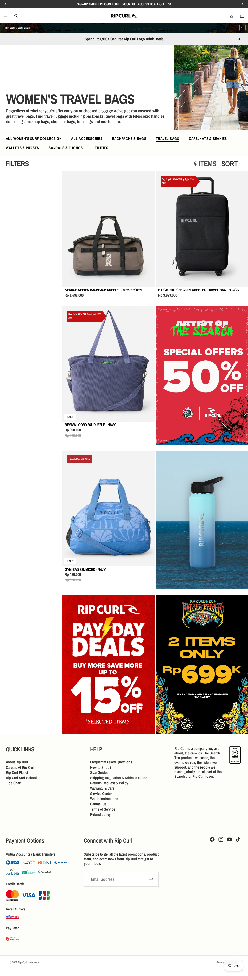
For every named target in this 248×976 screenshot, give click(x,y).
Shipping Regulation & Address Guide (118, 777)
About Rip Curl (17, 762)
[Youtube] (229, 839)
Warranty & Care (102, 788)
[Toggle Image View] (235, 117)
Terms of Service (102, 809)
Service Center (101, 793)
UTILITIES (100, 147)
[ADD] (147, 279)
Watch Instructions (104, 798)
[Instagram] (221, 839)
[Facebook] (212, 839)
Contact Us (98, 804)
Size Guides (99, 772)
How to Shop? (100, 767)
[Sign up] (151, 880)
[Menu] (5, 15)
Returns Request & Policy (109, 783)
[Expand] (242, 28)
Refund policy (100, 814)
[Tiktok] (238, 839)
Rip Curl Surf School (21, 777)
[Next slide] (147, 228)
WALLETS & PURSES (22, 147)
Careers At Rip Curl (20, 767)
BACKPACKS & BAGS (129, 138)
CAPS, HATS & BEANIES (208, 138)
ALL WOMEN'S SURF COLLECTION (34, 138)
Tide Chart (13, 783)
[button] (231, 163)
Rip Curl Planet (17, 772)
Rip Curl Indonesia (28, 962)
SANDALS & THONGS (66, 147)
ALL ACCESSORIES (86, 138)
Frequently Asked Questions (111, 762)
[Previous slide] (69, 228)
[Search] (16, 15)
